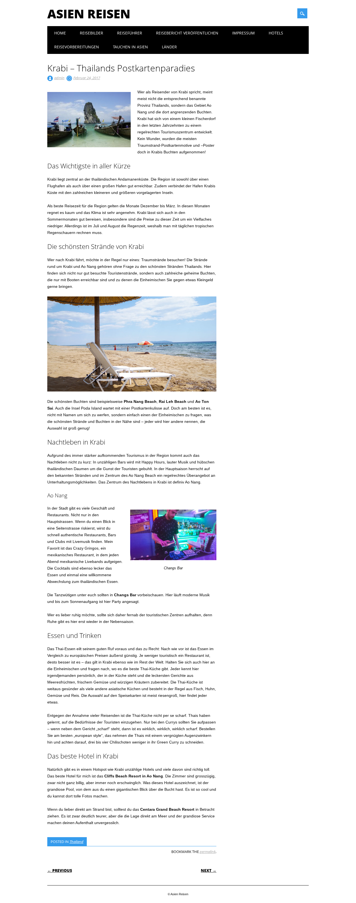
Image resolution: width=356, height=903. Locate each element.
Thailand (76, 841)
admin (59, 77)
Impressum (243, 33)
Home (60, 33)
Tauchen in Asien (130, 46)
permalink (208, 851)
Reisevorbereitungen (76, 46)
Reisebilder (91, 33)
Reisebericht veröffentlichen (187, 33)
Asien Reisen (88, 13)
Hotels (276, 33)
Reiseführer (129, 33)
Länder (169, 46)
